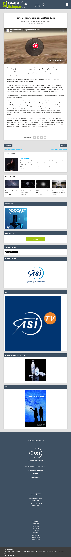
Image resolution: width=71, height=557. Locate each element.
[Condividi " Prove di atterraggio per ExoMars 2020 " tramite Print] (45, 137)
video (48, 21)
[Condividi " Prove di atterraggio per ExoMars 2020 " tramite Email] (41, 137)
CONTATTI (35, 473)
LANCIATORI (18, 551)
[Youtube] (13, 555)
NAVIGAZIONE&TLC (47, 551)
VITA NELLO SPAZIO (26, 551)
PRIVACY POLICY (7, 553)
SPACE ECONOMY (10, 551)
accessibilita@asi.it (35, 477)
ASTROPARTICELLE (56, 551)
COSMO (40, 551)
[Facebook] (5, 555)
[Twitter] (8, 555)
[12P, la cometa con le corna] (43, 184)
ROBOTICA (63, 551)
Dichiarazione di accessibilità (35, 470)
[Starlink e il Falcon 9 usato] (12, 184)
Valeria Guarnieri (35, 505)
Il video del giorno (41, 21)
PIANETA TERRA (34, 551)
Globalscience (10, 549)
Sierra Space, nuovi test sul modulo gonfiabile (58, 191)
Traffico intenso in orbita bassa (26, 191)
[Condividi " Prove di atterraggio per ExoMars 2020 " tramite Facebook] (34, 137)
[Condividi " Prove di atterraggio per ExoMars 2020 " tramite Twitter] (38, 137)
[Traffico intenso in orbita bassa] (28, 184)
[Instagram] (11, 555)
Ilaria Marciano (31, 21)
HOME (5, 551)
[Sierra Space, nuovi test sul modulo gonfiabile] (59, 184)
